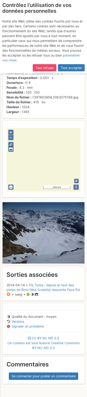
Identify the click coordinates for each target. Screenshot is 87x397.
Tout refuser (44, 68)
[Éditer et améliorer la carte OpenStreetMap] (76, 181)
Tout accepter (71, 68)
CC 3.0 (43, 343)
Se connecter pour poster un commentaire (44, 376)
